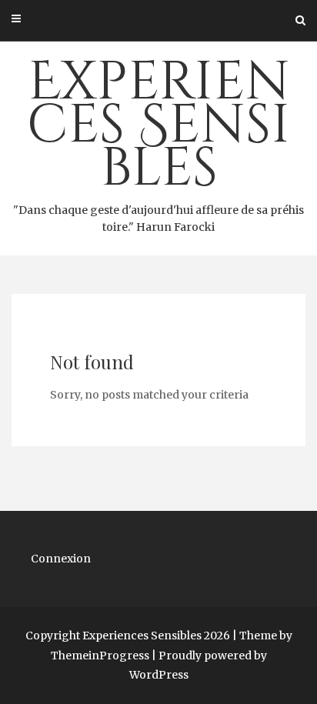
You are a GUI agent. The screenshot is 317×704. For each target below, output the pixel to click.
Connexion (61, 559)
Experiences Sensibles (158, 140)
